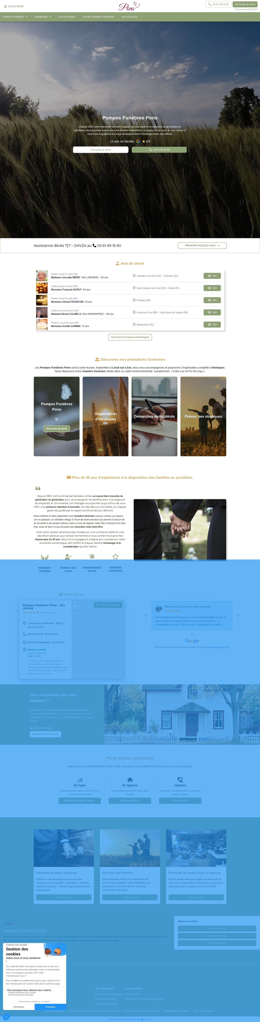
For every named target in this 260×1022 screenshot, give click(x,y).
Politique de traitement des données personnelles (94, 1011)
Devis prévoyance (217, 935)
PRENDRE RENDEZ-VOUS (200, 245)
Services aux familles (106, 1003)
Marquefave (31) (145, 324)
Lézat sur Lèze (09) (147, 312)
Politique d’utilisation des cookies (142, 1011)
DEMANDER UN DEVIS (45, 734)
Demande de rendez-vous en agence (145, 999)
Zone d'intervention (203, 1011)
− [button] (75, 607)
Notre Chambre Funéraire (98, 17)
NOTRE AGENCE (130, 800)
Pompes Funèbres (13, 17)
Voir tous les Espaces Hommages (130, 337)
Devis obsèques (217, 928)
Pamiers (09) (143, 300)
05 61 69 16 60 (108, 245)
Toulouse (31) (171, 275)
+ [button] (75, 603)
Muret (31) (174, 288)
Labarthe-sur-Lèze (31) (149, 275)
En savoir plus (63, 897)
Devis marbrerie (217, 943)
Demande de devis (245, 4)
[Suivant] (238, 615)
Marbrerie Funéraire (106, 999)
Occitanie (130, 794)
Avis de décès (129, 17)
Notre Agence (67, 17)
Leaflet (120, 678)
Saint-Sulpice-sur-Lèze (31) (151, 288)
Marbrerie (41, 17)
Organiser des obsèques (108, 994)
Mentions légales (55, 1011)
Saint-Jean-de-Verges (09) (174, 312)
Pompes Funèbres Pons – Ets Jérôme (44, 607)
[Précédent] (145, 615)
